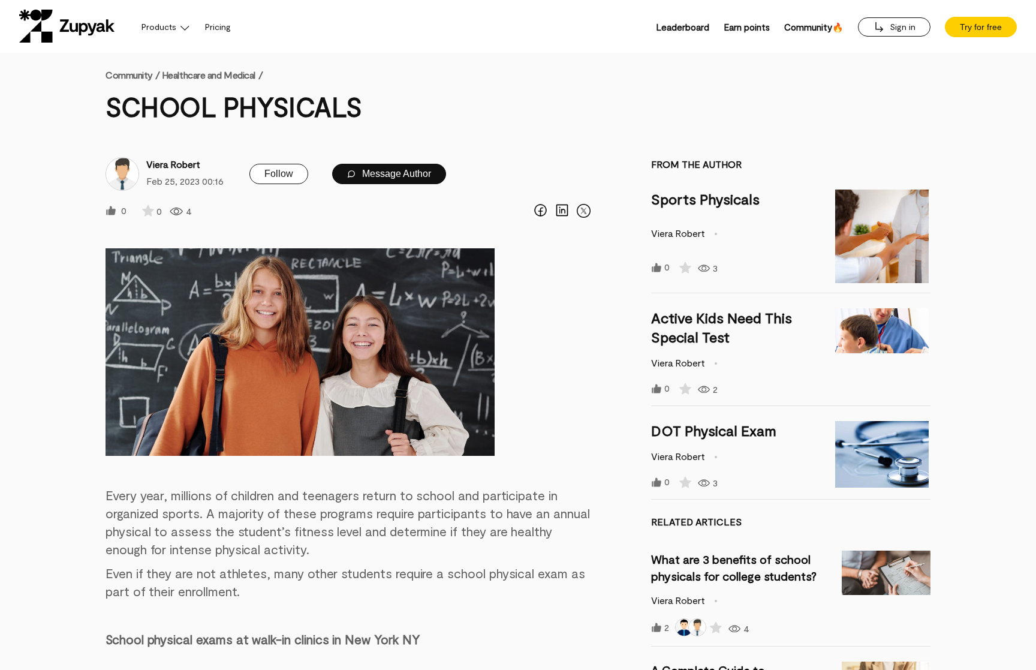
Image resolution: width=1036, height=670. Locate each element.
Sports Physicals (705, 199)
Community (132, 74)
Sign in (901, 27)
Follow (278, 174)
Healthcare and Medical (208, 74)
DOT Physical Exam (713, 430)
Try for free (981, 27)
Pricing (218, 27)
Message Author (395, 174)
